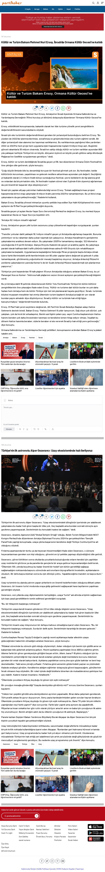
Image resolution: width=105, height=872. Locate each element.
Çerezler (53, 869)
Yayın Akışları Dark (26, 829)
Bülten (45, 9)
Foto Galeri (72, 826)
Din (53, 9)
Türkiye (24, 744)
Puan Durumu (41, 833)
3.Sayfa (27, 9)
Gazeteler (72, 836)
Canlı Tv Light (6, 833)
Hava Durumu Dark (9, 826)
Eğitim (60, 9)
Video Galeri (73, 829)
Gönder (9, 429)
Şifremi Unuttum (8, 851)
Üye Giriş (4, 844)
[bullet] (38, 429)
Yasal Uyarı (80, 869)
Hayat (69, 9)
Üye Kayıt (5, 847)
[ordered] (34, 429)
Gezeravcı (6, 744)
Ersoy (23, 338)
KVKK (59, 869)
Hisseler (57, 833)
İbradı (41, 338)
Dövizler (57, 829)
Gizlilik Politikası (43, 869)
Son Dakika (23, 836)
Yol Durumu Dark (8, 829)
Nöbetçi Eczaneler (26, 833)
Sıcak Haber (73, 840)
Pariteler (58, 840)
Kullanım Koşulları (68, 869)
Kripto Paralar (60, 836)
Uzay (40, 744)
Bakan (14, 338)
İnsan (16, 744)
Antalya (5, 338)
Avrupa (36, 9)
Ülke (32, 744)
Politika (77, 9)
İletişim (33, 869)
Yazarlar (71, 833)
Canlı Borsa (40, 826)
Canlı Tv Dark (24, 826)
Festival (32, 338)
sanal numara (24, 840)
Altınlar (57, 826)
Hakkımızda (25, 869)
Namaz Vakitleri (42, 829)
